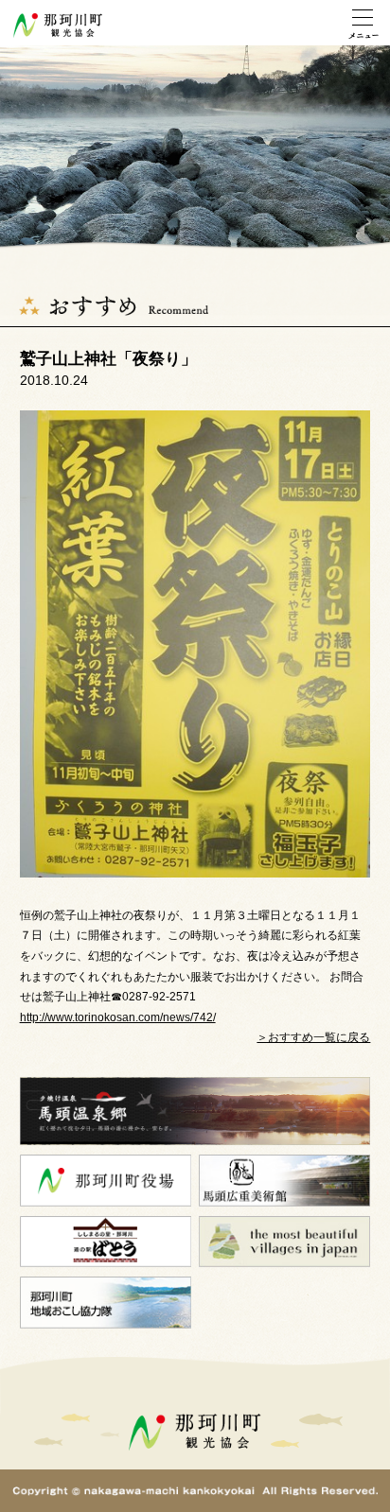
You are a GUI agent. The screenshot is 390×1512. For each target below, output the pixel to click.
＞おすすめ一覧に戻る (313, 1037)
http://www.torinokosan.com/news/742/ (118, 1017)
